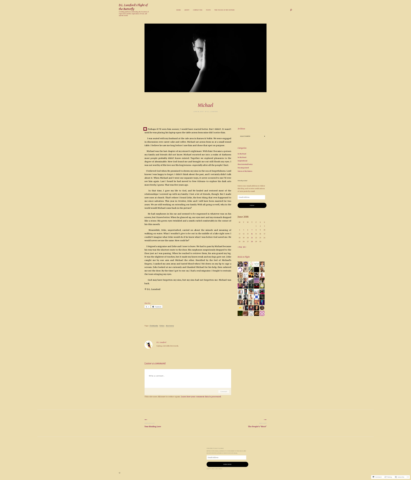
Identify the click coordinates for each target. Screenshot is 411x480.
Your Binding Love (152, 425)
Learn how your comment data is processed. (201, 397)
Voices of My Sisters (245, 171)
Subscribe (227, 464)
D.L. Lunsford (212, 111)
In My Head (242, 154)
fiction (161, 326)
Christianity (153, 326)
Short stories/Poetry (245, 164)
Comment (223, 391)
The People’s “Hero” (257, 425)
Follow (252, 205)
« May (240, 247)
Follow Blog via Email (242, 180)
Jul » (244, 247)
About (186, 10)
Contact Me (197, 10)
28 (252, 241)
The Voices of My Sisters (224, 10)
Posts (208, 10)
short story (170, 326)
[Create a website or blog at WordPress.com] (119, 473)
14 (252, 234)
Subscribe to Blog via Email (215, 448)
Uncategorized (243, 168)
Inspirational (242, 161)
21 (252, 238)
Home (178, 10)
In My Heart (242, 157)
